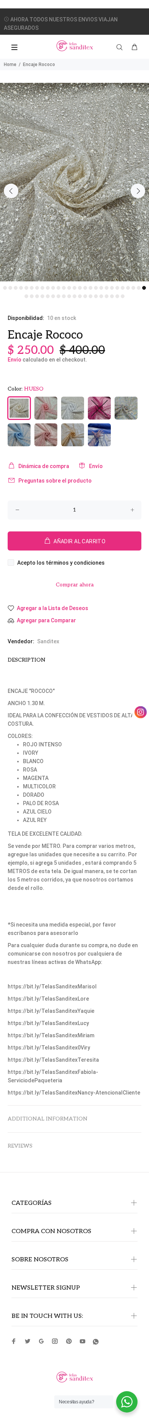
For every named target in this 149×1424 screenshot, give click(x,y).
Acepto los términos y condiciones (61, 563)
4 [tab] (21, 288)
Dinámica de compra (43, 466)
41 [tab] (96, 296)
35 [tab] (64, 296)
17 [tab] (90, 288)
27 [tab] (144, 288)
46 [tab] (123, 296)
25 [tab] (133, 288)
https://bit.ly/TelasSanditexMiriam (51, 1035)
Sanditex (48, 641)
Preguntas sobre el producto (55, 481)
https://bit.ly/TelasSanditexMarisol (52, 986)
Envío (14, 360)
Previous (11, 191)
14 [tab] (74, 288)
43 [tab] (107, 296)
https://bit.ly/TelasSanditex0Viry (49, 1048)
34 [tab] (58, 296)
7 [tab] (37, 288)
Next (138, 191)
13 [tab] (69, 288)
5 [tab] (26, 288)
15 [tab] (80, 288)
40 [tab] (90, 296)
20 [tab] (107, 288)
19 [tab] (101, 288)
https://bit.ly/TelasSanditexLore (48, 999)
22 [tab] (117, 288)
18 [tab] (96, 288)
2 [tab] (10, 288)
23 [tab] (123, 288)
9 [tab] (48, 288)
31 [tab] (42, 296)
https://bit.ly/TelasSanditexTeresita (53, 1060)
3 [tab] (16, 288)
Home (10, 64)
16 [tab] (85, 288)
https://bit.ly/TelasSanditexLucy (48, 1023)
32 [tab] (48, 296)
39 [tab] (85, 296)
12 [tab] (64, 288)
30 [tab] (37, 296)
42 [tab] (101, 296)
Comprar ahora (75, 584)
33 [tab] (53, 296)
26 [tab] (139, 288)
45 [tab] (117, 296)
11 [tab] (58, 288)
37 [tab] (74, 296)
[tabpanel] (74, 182)
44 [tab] (112, 296)
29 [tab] (32, 296)
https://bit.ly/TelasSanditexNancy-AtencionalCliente (74, 1093)
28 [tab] (26, 296)
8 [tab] (42, 288)
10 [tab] (53, 288)
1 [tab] (5, 288)
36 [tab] (69, 296)
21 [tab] (112, 288)
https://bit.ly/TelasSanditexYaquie (51, 1011)
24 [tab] (128, 288)
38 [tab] (80, 296)
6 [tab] (32, 288)
